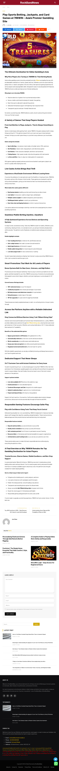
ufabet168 (14, 753)
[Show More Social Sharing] (48, 29)
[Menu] (4, 2)
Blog (4, 11)
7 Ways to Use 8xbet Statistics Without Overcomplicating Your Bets (29, 661)
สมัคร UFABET (21, 753)
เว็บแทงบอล (18, 750)
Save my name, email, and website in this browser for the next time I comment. (24, 609)
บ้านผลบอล (22, 755)
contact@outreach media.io (17, 737)
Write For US (46, 767)
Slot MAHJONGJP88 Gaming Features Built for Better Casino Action (29, 655)
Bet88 (13, 748)
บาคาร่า (29, 748)
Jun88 (9, 753)
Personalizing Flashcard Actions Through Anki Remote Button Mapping (14, 539)
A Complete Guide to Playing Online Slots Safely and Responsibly (43, 538)
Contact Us (14, 767)
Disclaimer (20, 767)
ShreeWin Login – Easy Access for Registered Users (42, 564)
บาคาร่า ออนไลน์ (24, 751)
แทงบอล (24, 748)
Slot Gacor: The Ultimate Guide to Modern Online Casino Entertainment (30, 649)
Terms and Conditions (37, 767)
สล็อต (22, 750)
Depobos (5, 750)
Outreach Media (15, 742)
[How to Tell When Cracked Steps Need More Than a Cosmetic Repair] (7, 636)
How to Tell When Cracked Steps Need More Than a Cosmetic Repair (29, 634)
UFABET (34, 753)
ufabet (33, 748)
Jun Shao (9, 25)
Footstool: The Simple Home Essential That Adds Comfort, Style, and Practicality (15, 550)
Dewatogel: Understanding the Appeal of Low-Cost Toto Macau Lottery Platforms (33, 642)
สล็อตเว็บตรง (46, 750)
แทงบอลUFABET (15, 751)
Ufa (20, 748)
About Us (8, 767)
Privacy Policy (28, 767)
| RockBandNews (38, 764)
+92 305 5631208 (14, 740)
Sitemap (52, 767)
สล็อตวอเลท (40, 753)
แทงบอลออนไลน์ (7, 748)
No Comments (24, 25)
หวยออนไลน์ (48, 748)
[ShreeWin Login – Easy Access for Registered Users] (43, 553)
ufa (27, 755)
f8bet (26, 753)
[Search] (55, 2)
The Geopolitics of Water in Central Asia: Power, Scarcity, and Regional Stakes (32, 667)
